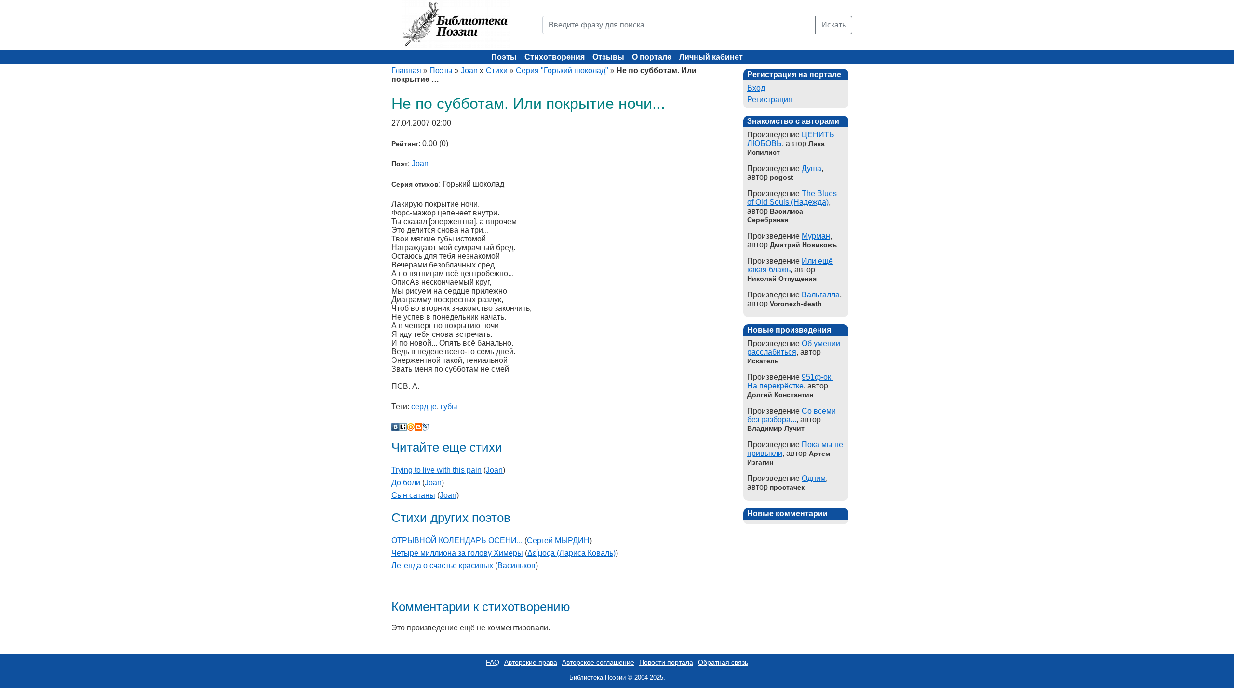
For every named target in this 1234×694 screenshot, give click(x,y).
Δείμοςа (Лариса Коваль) (571, 553)
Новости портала (666, 662)
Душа (811, 168)
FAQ (492, 662)
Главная (406, 71)
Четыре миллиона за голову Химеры (457, 553)
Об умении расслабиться (793, 347)
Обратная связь (723, 662)
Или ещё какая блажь (790, 265)
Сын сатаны (413, 495)
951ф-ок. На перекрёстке (790, 381)
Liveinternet (403, 427)
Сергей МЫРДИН (558, 540)
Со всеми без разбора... (791, 415)
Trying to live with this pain (436, 470)
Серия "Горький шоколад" (562, 71)
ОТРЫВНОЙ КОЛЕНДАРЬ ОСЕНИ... (457, 540)
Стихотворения (554, 57)
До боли (405, 483)
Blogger (418, 427)
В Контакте (395, 427)
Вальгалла (821, 295)
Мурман (816, 236)
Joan (469, 71)
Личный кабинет (711, 57)
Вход (756, 88)
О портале (651, 57)
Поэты (504, 57)
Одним (814, 478)
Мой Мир (411, 427)
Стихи (497, 71)
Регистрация (769, 99)
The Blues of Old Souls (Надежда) (792, 197)
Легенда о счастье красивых (442, 565)
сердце (424, 406)
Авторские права (530, 662)
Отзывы (608, 57)
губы (449, 406)
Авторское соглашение (598, 662)
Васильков (516, 565)
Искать (833, 25)
